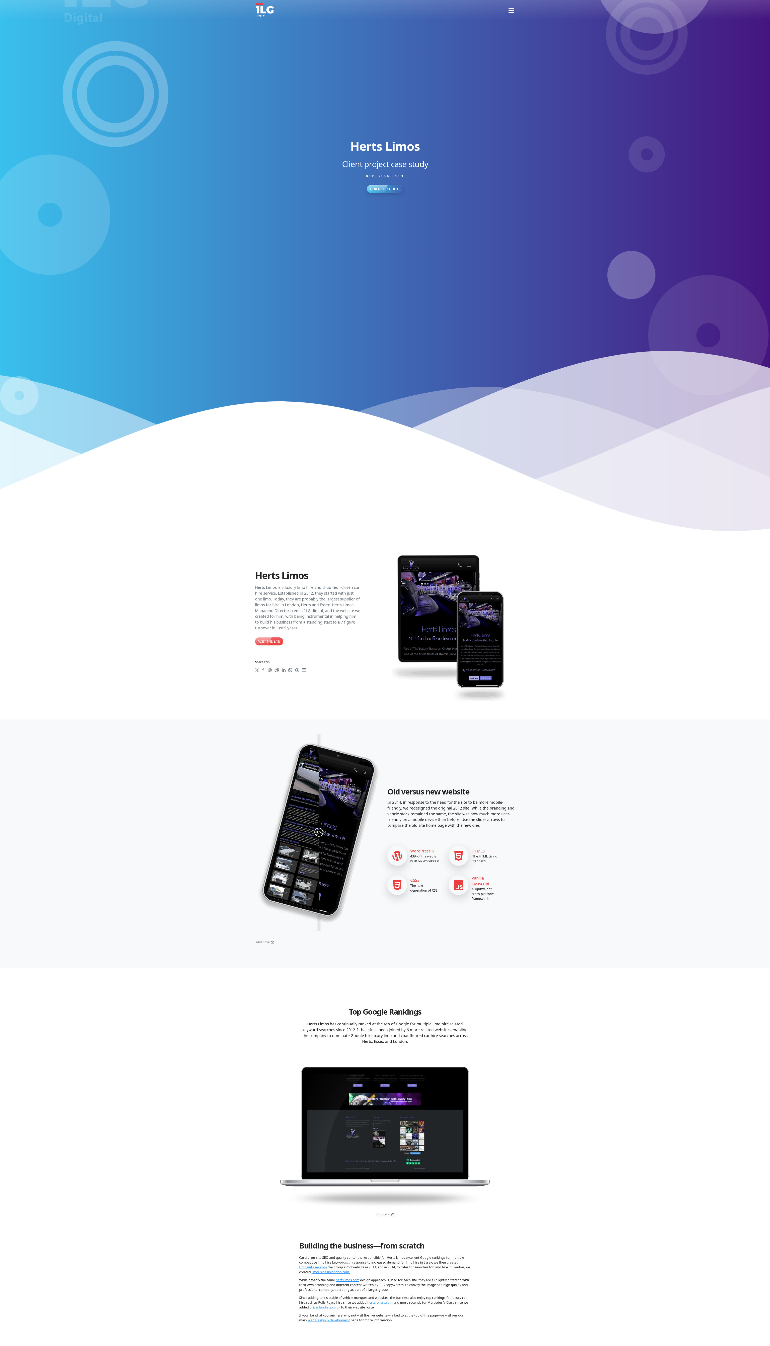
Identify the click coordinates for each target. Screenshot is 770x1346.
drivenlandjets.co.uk (325, 1307)
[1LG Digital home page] (265, 9)
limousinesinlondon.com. (331, 1272)
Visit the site (269, 641)
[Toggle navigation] (511, 10)
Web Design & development (329, 1320)
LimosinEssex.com (313, 1267)
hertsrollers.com (380, 1302)
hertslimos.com (347, 1280)
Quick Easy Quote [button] (385, 189)
